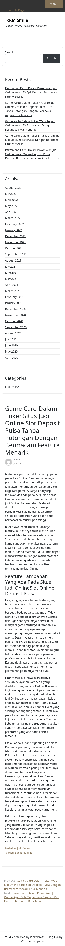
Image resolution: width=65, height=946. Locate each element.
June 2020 (11, 345)
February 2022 (14, 224)
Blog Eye (53, 937)
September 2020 (16, 327)
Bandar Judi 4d (23, 852)
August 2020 (13, 333)
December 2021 (15, 236)
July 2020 (10, 339)
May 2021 (11, 279)
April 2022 (11, 212)
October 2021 (14, 248)
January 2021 (13, 303)
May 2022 (11, 206)
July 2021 (10, 266)
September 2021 (16, 254)
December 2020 (15, 309)
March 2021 (12, 291)
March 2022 (12, 218)
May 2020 (11, 351)
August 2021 (13, 260)
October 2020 (14, 321)
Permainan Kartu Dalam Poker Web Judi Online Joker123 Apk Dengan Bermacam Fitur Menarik (31, 92)
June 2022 (11, 200)
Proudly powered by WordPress (24, 937)
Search (9, 52)
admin (16, 459)
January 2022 (13, 230)
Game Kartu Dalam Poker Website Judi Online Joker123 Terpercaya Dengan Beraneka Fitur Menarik (30, 125)
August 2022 (13, 188)
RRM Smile (17, 20)
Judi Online (12, 387)
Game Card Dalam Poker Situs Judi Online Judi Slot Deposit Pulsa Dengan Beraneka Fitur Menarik (32, 140)
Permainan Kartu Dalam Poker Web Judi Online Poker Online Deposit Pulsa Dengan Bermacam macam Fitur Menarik (32, 154)
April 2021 (11, 285)
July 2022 (10, 194)
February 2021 (14, 297)
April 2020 (11, 357)
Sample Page (16, 10)
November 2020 (15, 315)
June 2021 (11, 273)
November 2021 (15, 242)
